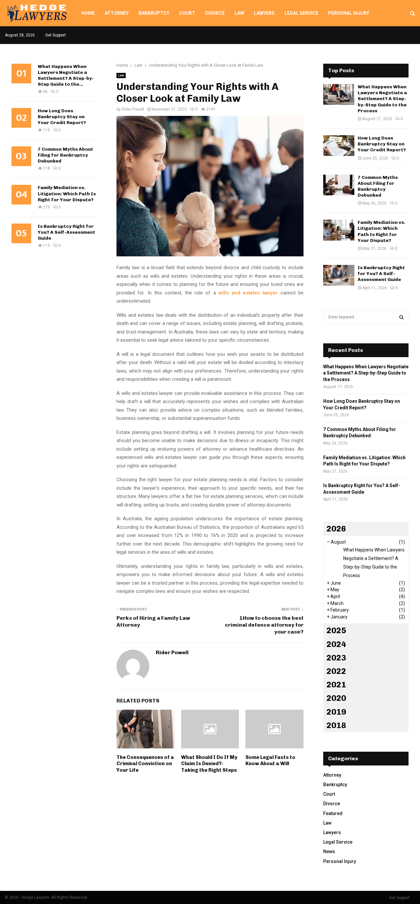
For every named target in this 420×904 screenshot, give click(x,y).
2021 (336, 684)
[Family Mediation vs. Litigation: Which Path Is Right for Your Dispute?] (338, 230)
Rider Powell (133, 109)
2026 (336, 528)
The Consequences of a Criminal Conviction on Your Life (145, 763)
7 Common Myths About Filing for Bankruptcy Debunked (65, 155)
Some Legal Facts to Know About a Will (270, 760)
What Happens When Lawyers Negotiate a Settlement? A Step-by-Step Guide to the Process (382, 99)
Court (187, 13)
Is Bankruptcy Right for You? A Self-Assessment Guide (66, 232)
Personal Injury (348, 13)
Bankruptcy (153, 13)
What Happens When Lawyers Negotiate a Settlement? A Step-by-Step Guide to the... (66, 75)
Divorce (215, 13)
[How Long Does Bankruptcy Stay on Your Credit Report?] (338, 145)
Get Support (55, 35)
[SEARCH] (401, 317)
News (329, 851)
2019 (336, 712)
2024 (336, 644)
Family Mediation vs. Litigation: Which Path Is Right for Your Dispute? (67, 193)
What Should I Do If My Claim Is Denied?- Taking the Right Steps (209, 763)
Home (88, 13)
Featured (333, 813)
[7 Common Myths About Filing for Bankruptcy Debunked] (338, 185)
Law (239, 13)
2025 (336, 630)
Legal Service (301, 13)
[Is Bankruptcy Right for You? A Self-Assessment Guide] (338, 275)
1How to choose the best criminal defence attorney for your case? (264, 625)
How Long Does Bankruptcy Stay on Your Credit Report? (62, 116)
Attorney (117, 13)
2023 (336, 657)
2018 (336, 725)
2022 (336, 671)
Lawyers (264, 13)
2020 (336, 698)
